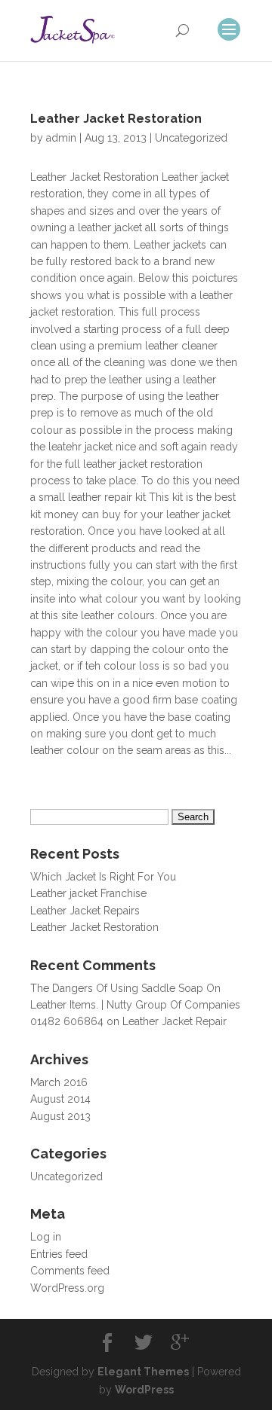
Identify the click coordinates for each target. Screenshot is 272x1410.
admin (61, 138)
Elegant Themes (143, 1372)
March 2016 (59, 1082)
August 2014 (60, 1099)
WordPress (144, 1390)
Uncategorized (191, 138)
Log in (45, 1237)
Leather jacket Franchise (88, 893)
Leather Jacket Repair (174, 1021)
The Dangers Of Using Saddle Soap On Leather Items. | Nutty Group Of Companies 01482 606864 (135, 1005)
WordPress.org (67, 1288)
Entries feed (59, 1254)
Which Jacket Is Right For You (103, 877)
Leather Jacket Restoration (116, 118)
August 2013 (60, 1116)
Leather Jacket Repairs (85, 911)
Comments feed (70, 1271)
